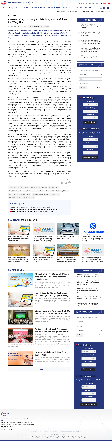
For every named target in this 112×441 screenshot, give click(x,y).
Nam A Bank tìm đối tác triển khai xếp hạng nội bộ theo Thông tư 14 (43, 259)
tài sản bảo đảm (54, 188)
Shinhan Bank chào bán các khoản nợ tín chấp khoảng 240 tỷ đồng (91, 25)
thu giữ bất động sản (15, 191)
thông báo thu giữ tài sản (40, 194)
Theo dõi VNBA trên (34, 26)
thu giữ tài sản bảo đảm (31, 191)
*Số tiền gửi (90, 101)
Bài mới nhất (15, 270)
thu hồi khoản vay (25, 194)
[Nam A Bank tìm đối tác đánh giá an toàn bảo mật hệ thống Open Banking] (20, 299)
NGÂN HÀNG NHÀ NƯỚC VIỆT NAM (40, 432)
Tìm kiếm (83, 88)
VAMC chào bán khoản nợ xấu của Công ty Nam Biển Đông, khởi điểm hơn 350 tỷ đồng (91, 49)
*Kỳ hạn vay (90, 149)
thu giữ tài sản (35, 188)
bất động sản (25, 188)
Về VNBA (9, 7)
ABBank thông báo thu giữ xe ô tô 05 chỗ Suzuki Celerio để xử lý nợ (32, 207)
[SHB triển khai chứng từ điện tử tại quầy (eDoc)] (20, 358)
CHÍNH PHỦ (54, 432)
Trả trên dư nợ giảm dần (84, 133)
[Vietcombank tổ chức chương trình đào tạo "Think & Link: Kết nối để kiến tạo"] (20, 317)
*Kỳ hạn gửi (90, 114)
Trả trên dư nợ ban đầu (95, 133)
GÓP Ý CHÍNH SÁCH (54, 7)
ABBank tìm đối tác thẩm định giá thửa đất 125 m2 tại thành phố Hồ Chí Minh (34, 209)
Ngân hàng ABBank (62, 191)
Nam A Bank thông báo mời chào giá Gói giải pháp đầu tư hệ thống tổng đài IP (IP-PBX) (91, 41)
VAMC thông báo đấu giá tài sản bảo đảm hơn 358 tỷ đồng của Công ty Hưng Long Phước (92, 259)
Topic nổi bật (50, 191)
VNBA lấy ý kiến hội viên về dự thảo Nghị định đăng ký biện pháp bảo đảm (89, 290)
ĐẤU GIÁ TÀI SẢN (68, 7)
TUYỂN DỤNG (78, 7)
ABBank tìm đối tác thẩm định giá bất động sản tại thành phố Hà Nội (32, 211)
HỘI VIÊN (26, 7)
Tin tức (42, 191)
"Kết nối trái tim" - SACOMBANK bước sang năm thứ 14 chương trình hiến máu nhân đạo (52, 276)
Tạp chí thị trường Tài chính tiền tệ (70, 432)
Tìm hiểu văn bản (14, 188)
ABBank (68, 180)
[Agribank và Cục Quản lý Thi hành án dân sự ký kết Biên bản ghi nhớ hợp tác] (20, 335)
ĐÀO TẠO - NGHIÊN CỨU (38, 7)
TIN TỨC (17, 7)
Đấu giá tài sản (12, 16)
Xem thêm (39, 369)
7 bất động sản (54, 194)
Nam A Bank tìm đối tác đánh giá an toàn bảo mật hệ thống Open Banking (91, 33)
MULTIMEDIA (89, 7)
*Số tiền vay (90, 136)
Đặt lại (99, 88)
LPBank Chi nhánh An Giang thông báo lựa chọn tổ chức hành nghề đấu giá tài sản (66, 259)
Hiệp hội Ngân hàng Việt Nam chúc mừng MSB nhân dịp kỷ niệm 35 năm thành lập (74, 11)
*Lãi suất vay (90, 143)
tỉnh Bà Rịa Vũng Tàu (15, 197)
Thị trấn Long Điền (28, 197)
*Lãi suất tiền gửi (90, 108)
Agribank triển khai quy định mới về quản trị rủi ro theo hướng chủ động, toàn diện (88, 282)
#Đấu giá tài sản (28, 220)
